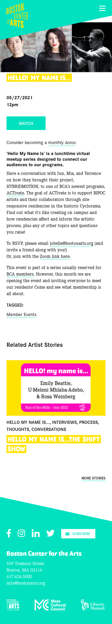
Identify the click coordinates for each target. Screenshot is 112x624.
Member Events (21, 314)
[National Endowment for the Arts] (13, 609)
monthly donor (62, 142)
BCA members (20, 273)
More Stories (93, 478)
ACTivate (15, 192)
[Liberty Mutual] (93, 609)
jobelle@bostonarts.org (71, 243)
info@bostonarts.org (26, 582)
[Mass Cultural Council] (50, 609)
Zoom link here (55, 256)
